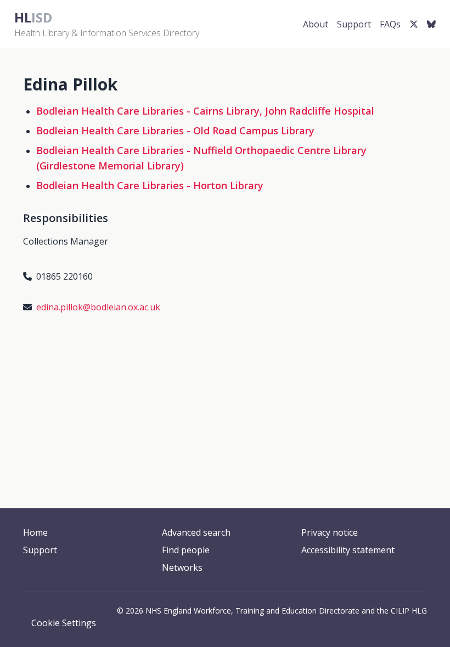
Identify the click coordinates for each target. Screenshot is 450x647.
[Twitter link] (413, 24)
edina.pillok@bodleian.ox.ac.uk (98, 307)
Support (354, 24)
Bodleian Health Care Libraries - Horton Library (149, 185)
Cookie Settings (63, 623)
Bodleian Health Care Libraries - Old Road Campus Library (175, 130)
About (315, 24)
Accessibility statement (348, 550)
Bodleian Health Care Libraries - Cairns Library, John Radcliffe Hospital (205, 110)
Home (35, 532)
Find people (186, 550)
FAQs (390, 24)
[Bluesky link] (431, 24)
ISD (33, 17)
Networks (182, 567)
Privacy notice (329, 532)
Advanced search (196, 532)
